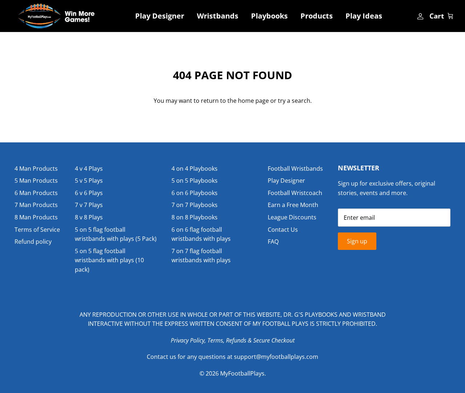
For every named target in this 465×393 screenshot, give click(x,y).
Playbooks (269, 16)
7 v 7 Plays (89, 205)
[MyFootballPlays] (56, 16)
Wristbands (217, 16)
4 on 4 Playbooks (194, 169)
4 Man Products (36, 169)
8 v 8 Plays (89, 217)
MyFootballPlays (242, 373)
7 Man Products (36, 205)
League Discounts (292, 217)
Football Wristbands (295, 169)
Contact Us (283, 230)
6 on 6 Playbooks (194, 193)
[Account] (419, 16)
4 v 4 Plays (89, 169)
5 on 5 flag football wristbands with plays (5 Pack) (116, 234)
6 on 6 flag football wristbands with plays (201, 234)
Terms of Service (37, 230)
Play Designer (159, 16)
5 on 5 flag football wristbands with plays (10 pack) (109, 260)
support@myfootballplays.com (276, 357)
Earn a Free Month (293, 205)
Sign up (357, 241)
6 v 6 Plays (89, 193)
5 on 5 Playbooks (194, 181)
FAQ (273, 242)
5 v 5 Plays (89, 181)
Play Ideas (363, 16)
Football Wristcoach (295, 193)
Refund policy (33, 242)
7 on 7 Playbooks (194, 205)
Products (316, 16)
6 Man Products (36, 193)
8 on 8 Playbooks (194, 217)
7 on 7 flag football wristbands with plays (201, 255)
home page (253, 101)
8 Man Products (36, 217)
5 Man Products (36, 181)
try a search (294, 101)
